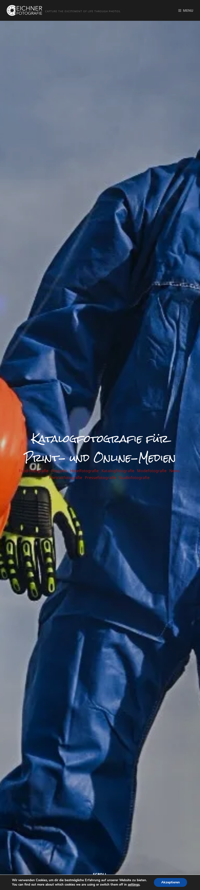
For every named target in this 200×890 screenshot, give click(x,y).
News (174, 470)
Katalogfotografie (117, 470)
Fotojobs (59, 470)
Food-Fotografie (34, 470)
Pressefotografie (100, 477)
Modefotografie (152, 470)
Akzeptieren (170, 882)
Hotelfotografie (84, 470)
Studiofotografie (134, 477)
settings (134, 884)
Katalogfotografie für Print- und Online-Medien (100, 448)
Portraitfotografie (65, 477)
